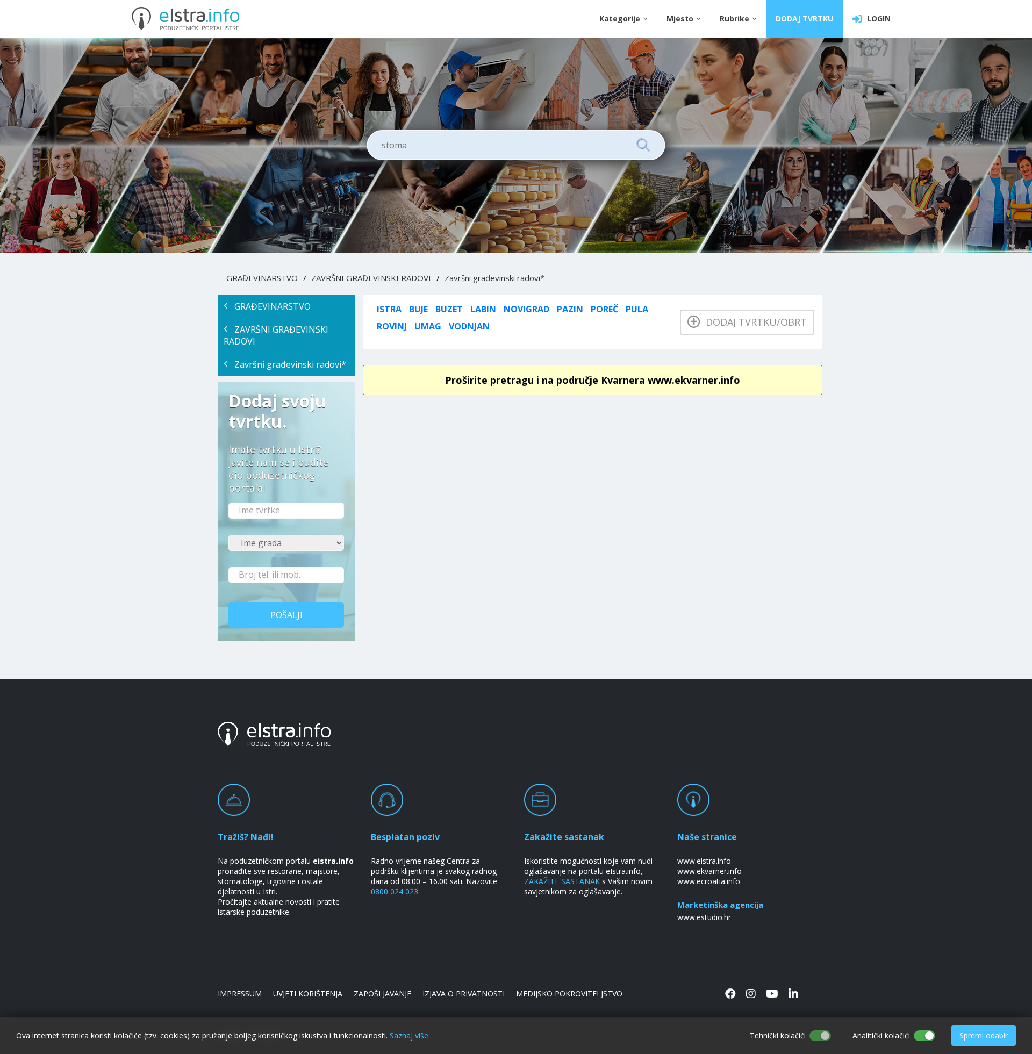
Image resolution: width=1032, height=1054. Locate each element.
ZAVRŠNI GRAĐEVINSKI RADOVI (371, 278)
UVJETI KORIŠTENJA (307, 993)
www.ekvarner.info (709, 871)
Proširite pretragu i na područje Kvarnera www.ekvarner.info (592, 380)
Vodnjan (469, 326)
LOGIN (877, 18)
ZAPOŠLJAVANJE (382, 993)
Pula (637, 309)
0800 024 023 (394, 891)
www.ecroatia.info (708, 881)
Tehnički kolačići (778, 1035)
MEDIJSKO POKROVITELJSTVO (569, 993)
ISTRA (389, 309)
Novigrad (526, 309)
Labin (483, 309)
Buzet (449, 309)
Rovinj (392, 326)
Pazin (570, 309)
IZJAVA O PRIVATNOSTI (463, 993)
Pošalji (286, 615)
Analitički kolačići (881, 1035)
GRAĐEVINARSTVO (262, 278)
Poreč (604, 309)
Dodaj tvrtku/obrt (753, 322)
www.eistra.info (704, 861)
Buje (418, 309)
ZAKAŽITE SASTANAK (562, 881)
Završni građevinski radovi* (494, 278)
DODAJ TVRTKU (804, 18)
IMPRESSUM (240, 993)
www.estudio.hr (704, 917)
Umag (427, 326)
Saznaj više (409, 1035)
